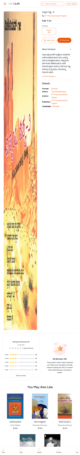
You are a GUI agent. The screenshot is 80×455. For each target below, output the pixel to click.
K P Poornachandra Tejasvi (56, 16)
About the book (48, 49)
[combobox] (53, 4)
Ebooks (54, 89)
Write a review (21, 375)
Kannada (55, 106)
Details (46, 83)
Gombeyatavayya (58, 91)
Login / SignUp (71, 4)
